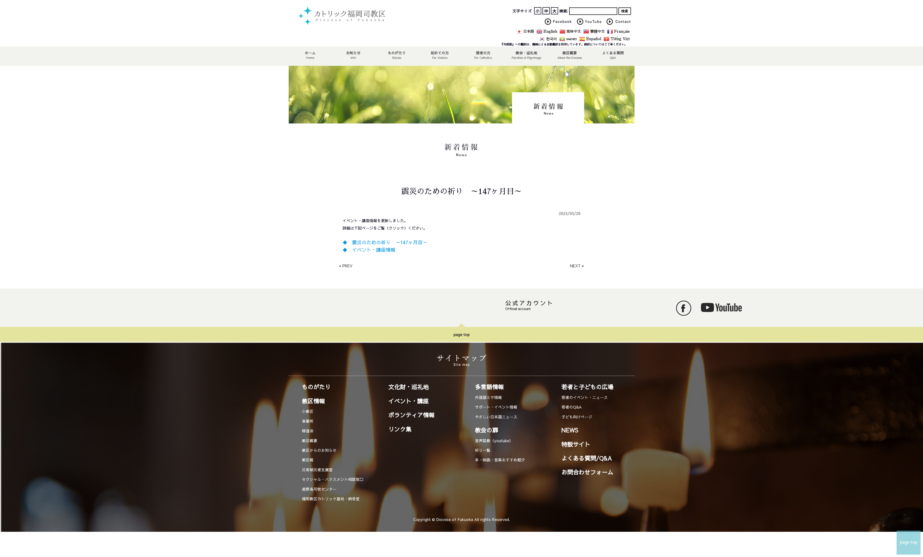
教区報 (307, 459)
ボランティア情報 (411, 415)
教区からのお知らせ (319, 450)
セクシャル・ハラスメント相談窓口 (332, 479)
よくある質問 (613, 52)
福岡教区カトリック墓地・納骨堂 (331, 498)
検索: (563, 11)
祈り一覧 (482, 450)
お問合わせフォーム (587, 472)
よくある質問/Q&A (586, 458)
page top (462, 334)
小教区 (307, 411)
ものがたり (397, 52)
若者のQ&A (571, 407)
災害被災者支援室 (317, 469)
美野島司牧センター (319, 489)
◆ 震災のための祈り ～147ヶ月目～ (385, 242)
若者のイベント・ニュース (584, 397)
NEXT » (577, 265)
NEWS (569, 430)
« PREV (345, 265)
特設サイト (575, 444)
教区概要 (309, 440)
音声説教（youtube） (494, 440)
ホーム (310, 52)
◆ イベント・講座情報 (369, 249)
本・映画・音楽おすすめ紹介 (500, 459)
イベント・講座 (408, 401)
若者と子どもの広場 (587, 387)
